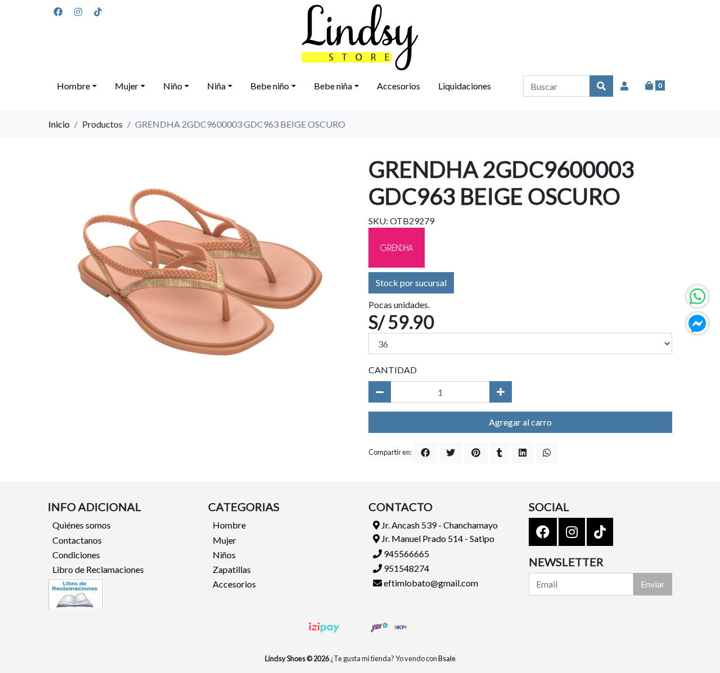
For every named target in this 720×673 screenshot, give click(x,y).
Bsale (447, 658)
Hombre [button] (73, 85)
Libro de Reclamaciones (98, 569)
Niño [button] (172, 85)
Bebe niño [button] (269, 85)
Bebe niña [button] (333, 85)
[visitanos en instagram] (78, 12)
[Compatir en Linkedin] (522, 452)
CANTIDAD (392, 369)
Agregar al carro (520, 422)
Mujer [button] (126, 85)
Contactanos (77, 540)
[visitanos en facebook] (58, 12)
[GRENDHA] (396, 246)
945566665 (405, 553)
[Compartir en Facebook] (425, 452)
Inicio (59, 124)
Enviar (653, 584)
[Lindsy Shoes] (360, 37)
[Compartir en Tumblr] (499, 452)
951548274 (405, 568)
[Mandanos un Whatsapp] (697, 296)
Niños (224, 554)
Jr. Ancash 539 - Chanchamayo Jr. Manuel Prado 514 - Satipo (439, 532)
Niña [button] (216, 85)
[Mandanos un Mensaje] (697, 323)
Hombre (229, 525)
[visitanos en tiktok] (98, 12)
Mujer (224, 540)
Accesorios (398, 85)
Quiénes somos (81, 525)
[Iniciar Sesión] (624, 86)
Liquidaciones (464, 85)
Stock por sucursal (411, 282)
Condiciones (76, 554)
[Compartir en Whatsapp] (547, 452)
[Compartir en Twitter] (450, 452)
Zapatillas (232, 569)
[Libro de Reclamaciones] (76, 592)
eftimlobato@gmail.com (430, 582)
